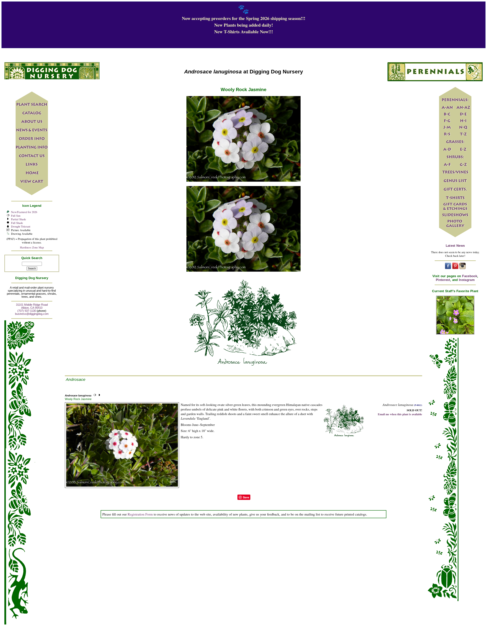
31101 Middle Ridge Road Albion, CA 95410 (32, 306)
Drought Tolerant (20, 226)
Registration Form (140, 514)
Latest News (455, 245)
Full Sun (15, 215)
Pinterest (443, 280)
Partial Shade (18, 219)
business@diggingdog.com (32, 313)
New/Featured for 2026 (24, 212)
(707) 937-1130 (26, 310)
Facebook (469, 276)
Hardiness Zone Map (32, 247)
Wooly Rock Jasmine (78, 399)
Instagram (467, 280)
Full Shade (17, 223)
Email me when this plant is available (400, 414)
